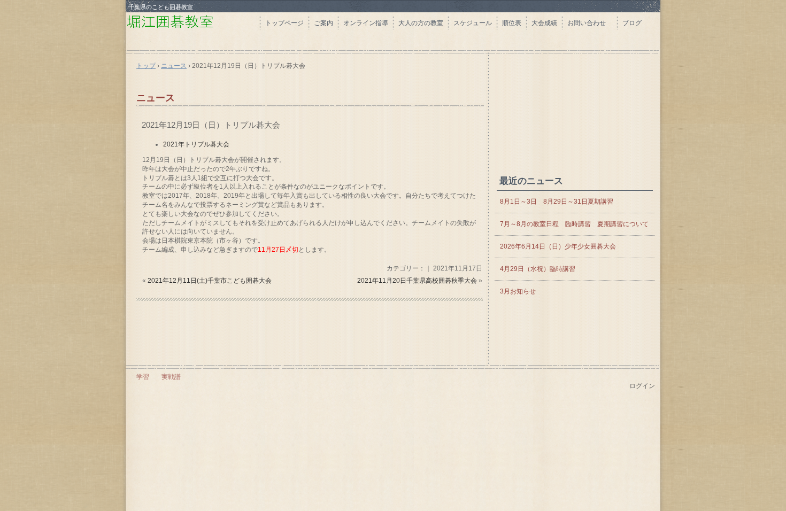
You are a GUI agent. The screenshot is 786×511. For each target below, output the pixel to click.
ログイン (642, 386)
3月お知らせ (518, 291)
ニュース (155, 97)
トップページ (284, 23)
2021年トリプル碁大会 (196, 144)
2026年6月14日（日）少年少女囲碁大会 (561, 246)
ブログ (632, 23)
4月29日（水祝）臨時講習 (537, 269)
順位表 (511, 23)
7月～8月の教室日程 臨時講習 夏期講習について (574, 224)
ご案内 (323, 23)
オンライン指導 (365, 23)
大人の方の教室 (420, 23)
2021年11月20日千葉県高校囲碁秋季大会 (417, 280)
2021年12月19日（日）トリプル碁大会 (211, 124)
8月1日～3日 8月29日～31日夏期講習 (556, 201)
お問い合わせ (589, 23)
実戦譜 (171, 377)
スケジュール (472, 23)
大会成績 (544, 23)
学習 (142, 377)
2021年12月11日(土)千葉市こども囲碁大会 (210, 280)
